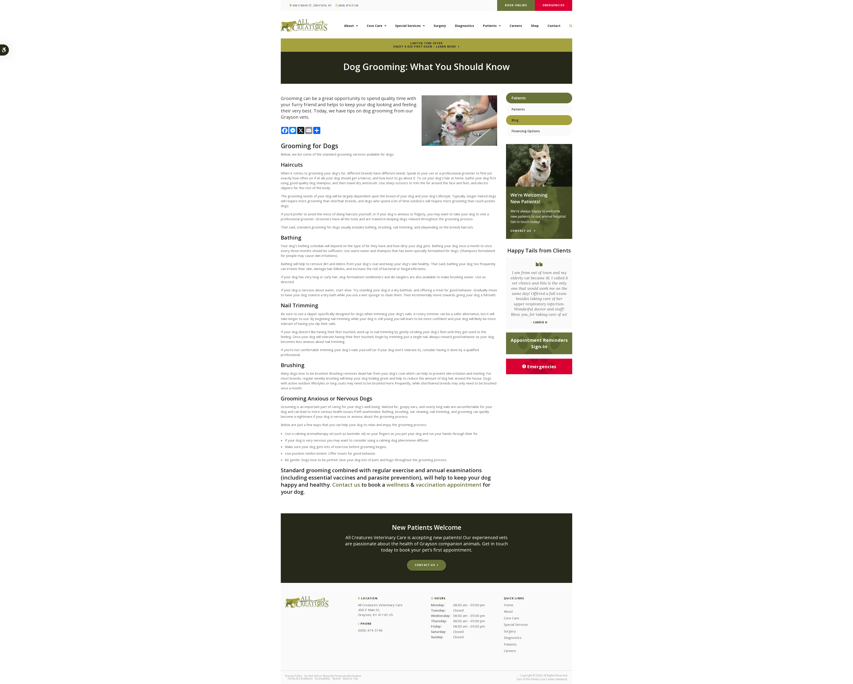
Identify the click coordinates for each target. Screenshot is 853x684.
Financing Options (526, 131)
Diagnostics (464, 26)
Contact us (346, 484)
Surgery (440, 26)
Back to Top (350, 678)
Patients (490, 26)
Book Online (516, 5)
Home (508, 605)
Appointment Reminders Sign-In (539, 343)
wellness (398, 484)
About (349, 26)
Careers (516, 26)
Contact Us (425, 565)
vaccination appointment (448, 484)
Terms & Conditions (300, 678)
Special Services (408, 26)
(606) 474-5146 (348, 5)
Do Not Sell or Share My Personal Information (332, 676)
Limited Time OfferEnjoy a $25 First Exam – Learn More (424, 44)
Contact (554, 26)
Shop (535, 26)
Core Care (374, 26)
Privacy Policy (293, 676)
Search (336, 678)
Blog (515, 120)
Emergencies (553, 5)
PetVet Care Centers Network (549, 679)
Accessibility (322, 678)
